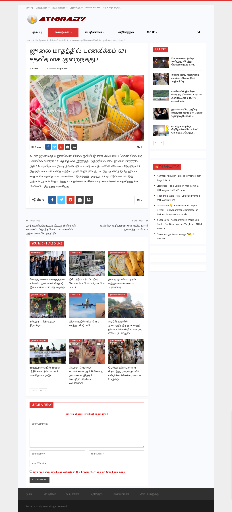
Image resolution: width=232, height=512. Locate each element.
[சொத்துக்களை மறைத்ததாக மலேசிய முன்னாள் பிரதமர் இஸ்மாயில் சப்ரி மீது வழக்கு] (48, 263)
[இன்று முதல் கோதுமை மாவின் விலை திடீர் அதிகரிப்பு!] (161, 79)
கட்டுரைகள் (58, 8)
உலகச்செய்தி (36, 252)
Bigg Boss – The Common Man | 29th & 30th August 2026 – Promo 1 (177, 188)
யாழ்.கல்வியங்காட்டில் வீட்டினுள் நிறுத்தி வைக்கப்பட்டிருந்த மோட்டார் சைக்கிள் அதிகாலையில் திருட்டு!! (51, 229)
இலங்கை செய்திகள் (117, 252)
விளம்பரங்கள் (92, 7)
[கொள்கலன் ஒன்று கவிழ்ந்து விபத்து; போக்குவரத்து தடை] (161, 62)
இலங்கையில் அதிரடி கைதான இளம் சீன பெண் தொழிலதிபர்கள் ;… (186, 112)
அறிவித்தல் (76, 7)
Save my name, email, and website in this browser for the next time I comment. (79, 472)
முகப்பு (29, 7)
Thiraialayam (169, 166)
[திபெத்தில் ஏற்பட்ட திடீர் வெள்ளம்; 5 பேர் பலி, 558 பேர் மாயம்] (87, 263)
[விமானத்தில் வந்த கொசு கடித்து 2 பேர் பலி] (87, 305)
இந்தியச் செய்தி (116, 340)
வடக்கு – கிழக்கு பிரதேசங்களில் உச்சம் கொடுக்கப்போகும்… (184, 129)
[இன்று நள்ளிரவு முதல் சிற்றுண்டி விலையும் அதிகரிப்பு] (126, 263)
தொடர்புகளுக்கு (112, 7)
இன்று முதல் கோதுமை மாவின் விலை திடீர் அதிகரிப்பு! (185, 78)
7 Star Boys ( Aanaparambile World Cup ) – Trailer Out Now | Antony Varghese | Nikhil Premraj (179, 224)
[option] (178, 97)
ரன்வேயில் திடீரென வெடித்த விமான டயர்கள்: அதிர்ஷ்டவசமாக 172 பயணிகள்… (186, 96)
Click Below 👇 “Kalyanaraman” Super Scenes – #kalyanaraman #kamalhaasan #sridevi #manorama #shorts (177, 209)
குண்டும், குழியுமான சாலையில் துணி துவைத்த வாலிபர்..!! (124, 227)
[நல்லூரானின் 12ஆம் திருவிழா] (48, 305)
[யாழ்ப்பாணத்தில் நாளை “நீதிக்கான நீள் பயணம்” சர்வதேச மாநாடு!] (48, 351)
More (151, 32)
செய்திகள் (41, 8)
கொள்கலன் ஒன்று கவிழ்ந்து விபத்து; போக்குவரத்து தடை (183, 61)
